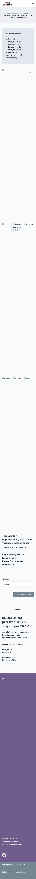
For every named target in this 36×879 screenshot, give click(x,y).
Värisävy (5, 579)
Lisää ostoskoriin (23, 595)
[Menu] (33, 3)
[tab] (18, 609)
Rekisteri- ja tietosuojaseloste (13, 872)
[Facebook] (4, 855)
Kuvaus (17, 609)
